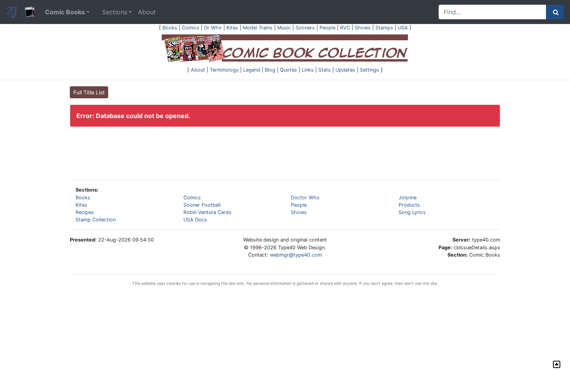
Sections (114, 12)
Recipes (85, 212)
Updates (345, 70)
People (327, 28)
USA (403, 28)
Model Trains (258, 28)
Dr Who (213, 28)
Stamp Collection (96, 220)
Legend (251, 70)
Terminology (224, 70)
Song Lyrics (412, 212)
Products (409, 205)
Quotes (288, 70)
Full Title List (89, 92)
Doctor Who (305, 197)
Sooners (305, 28)
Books (169, 28)
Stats (324, 70)
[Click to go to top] (556, 364)
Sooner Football (202, 205)
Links (308, 70)
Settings (369, 70)
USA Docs (195, 220)
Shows (363, 28)
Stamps (384, 28)
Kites (232, 28)
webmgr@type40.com (296, 255)
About (147, 12)
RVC (345, 28)
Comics (190, 28)
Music (284, 28)
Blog (270, 70)
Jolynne (407, 197)
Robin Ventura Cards (207, 212)
